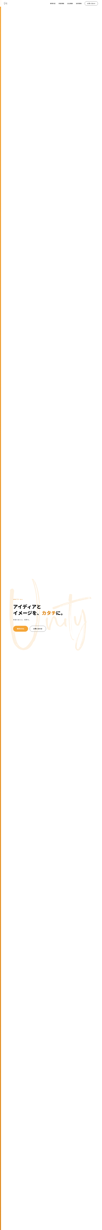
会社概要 (70, 3)
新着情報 (61, 3)
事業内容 (52, 3)
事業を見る (20, 629)
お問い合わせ (91, 3)
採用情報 (78, 3)
